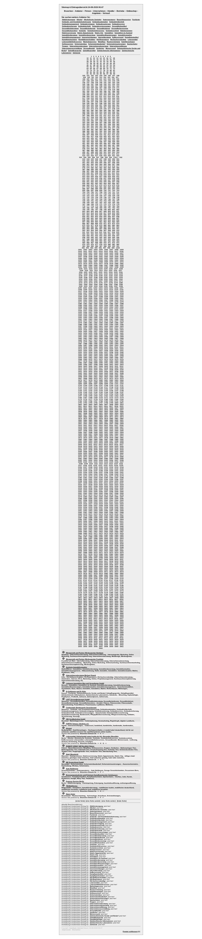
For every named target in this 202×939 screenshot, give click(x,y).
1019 (80, 253)
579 (88, 168)
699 (100, 190)
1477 (122, 340)
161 (113, 86)
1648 (122, 373)
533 (83, 159)
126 (117, 79)
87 (104, 72)
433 (83, 140)
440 (113, 140)
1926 (116, 427)
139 (96, 82)
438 (105, 140)
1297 (122, 305)
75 (94, 70)
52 (107, 65)
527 (97, 157)
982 (117, 244)
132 (105, 81)
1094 (96, 267)
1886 (96, 420)
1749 (85, 394)
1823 (96, 408)
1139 (96, 276)
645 (100, 180)
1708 (106, 385)
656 (109, 182)
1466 (111, 338)
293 (100, 112)
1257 (101, 298)
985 (92, 246)
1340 (111, 314)
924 (100, 234)
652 (92, 182)
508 (96, 154)
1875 (85, 418)
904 (92, 230)
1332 (116, 312)
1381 (90, 323)
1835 (111, 410)
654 (100, 182)
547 (105, 161)
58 (97, 67)
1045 (122, 256)
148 (96, 84)
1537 (106, 352)
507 (92, 154)
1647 (116, 373)
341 (113, 121)
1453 (90, 337)
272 (88, 109)
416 (88, 136)
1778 (96, 399)
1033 (106, 255)
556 (105, 162)
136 (83, 82)
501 (105, 152)
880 (105, 225)
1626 (101, 370)
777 (88, 206)
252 (117, 103)
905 (96, 230)
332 (113, 119)
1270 (122, 300)
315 (117, 115)
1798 (106, 403)
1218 (85, 291)
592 (105, 169)
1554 (101, 356)
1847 (80, 413)
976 (92, 244)
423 (117, 136)
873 (113, 223)
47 (91, 65)
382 (96, 129)
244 (83, 103)
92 (91, 74)
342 (117, 121)
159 (105, 86)
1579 (90, 361)
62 (111, 67)
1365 (101, 319)
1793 (80, 403)
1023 (101, 253)
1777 (90, 399)
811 (117, 211)
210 (92, 96)
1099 (122, 267)
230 (100, 100)
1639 (122, 371)
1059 (101, 260)
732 (88, 197)
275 (100, 109)
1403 (111, 326)
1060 (106, 260)
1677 (85, 380)
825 (100, 215)
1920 (85, 427)
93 (94, 74)
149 (100, 84)
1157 (96, 279)
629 (109, 176)
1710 (116, 385)
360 (117, 124)
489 (92, 150)
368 (113, 126)
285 (105, 110)
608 (96, 173)
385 (109, 129)
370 (83, 128)
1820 (80, 408)
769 (92, 204)
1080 (116, 263)
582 (100, 168)
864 (113, 222)
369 (117, 126)
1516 (90, 349)
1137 (85, 276)
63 (114, 67)
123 (105, 79)
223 (109, 98)
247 (96, 103)
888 (100, 227)
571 (92, 166)
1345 (90, 316)
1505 (80, 347)
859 (92, 222)
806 (96, 211)
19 (88, 60)
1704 (85, 385)
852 (100, 220)
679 (92, 187)
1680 (101, 380)
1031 (96, 255)
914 (96, 232)
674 (109, 185)
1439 (111, 333)
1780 (106, 399)
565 (105, 164)
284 (100, 110)
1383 (101, 323)
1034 (111, 255)
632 (83, 178)
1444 (90, 335)
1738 (122, 390)
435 (92, 140)
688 (92, 189)
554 (96, 162)
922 (92, 234)
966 (88, 243)
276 (105, 109)
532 (120, 157)
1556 (111, 356)
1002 (85, 249)
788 (96, 208)
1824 (101, 408)
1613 (80, 368)
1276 (106, 302)
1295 (111, 305)
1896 (101, 422)
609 (100, 173)
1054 (122, 258)
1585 (122, 361)
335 (88, 121)
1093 (90, 267)
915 (100, 232)
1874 (80, 418)
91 (88, 74)
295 (109, 112)
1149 (101, 277)
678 (88, 187)
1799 (111, 403)
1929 (85, 429)
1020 (85, 253)
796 (92, 209)
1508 (96, 347)
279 (117, 109)
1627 (106, 370)
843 (100, 218)
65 (91, 68)
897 (100, 229)
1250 (111, 296)
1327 (90, 312)
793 (117, 208)
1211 (95, 290)
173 (88, 89)
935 (109, 236)
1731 (85, 390)
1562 (96, 357)
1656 (116, 375)
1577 (80, 361)
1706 (96, 385)
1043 (111, 256)
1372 (90, 321)
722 (83, 196)
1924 (106, 427)
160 (109, 86)
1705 (90, 385)
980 (109, 244)
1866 (85, 417)
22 (97, 60)
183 (92, 91)
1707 (101, 385)
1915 (106, 425)
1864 (122, 415)
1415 (80, 330)
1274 (96, 302)
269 (113, 107)
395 (113, 131)
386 (113, 129)
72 (114, 68)
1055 (80, 260)
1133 (111, 274)
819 (113, 213)
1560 (85, 357)
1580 (96, 361)
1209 (85, 290)
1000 (118, 248)
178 (109, 89)
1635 (101, 371)
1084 (90, 265)
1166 (96, 281)
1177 (106, 283)
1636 (106, 371)
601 (105, 171)
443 (88, 142)
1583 (111, 361)
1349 (111, 316)
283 (96, 110)
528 (102, 157)
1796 (96, 403)
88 (107, 72)
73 (88, 70)
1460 (80, 338)
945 (113, 237)
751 (92, 201)
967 (92, 243)
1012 (90, 251)
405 (117, 133)
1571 (96, 359)
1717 (106, 387)
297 (117, 112)
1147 (90, 277)
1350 (116, 316)
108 (117, 75)
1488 (85, 343)
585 (113, 168)
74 (91, 70)
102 (92, 75)
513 (117, 154)
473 (100, 147)
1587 (85, 363)
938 (83, 237)
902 (83, 230)
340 (109, 121)
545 (96, 161)
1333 (122, 312)
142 (109, 82)
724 (92, 196)
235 (83, 102)
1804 (90, 404)
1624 (90, 370)
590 (96, 169)
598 (92, 171)
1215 (116, 290)
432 (117, 138)
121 (96, 79)
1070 (111, 262)
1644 (101, 373)
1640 (80, 373)
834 (100, 216)
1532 (80, 352)
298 (83, 114)
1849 (90, 413)
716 (96, 194)
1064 (80, 262)
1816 (106, 406)
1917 (116, 425)
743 (96, 199)
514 (83, 155)
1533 (85, 352)
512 (113, 154)
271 (83, 109)
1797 (101, 403)
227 (88, 100)
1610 (111, 366)
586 (117, 168)
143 (113, 82)
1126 (121, 272)
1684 (122, 380)
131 (100, 81)
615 (88, 175)
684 (113, 187)
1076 (96, 263)
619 (105, 175)
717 (100, 194)
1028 (80, 255)
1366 (106, 319)
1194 (101, 286)
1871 (111, 417)
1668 (85, 378)
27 (114, 60)
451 (83, 143)
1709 (111, 385)
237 (92, 102)
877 (92, 225)
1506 (85, 347)
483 (105, 149)
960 (100, 241)
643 (92, 180)
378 (117, 128)
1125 (116, 272)
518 (100, 155)
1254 (85, 298)
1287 (116, 303)
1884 (85, 420)
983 (83, 246)
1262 (80, 300)
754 (105, 201)
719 (109, 194)
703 (117, 190)
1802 (80, 404)
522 (117, 155)
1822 (90, 408)
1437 (101, 333)
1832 (96, 410)
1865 (80, 417)
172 (83, 89)
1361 (80, 319)
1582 (106, 361)
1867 (90, 417)
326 (88, 119)
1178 (111, 283)
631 (117, 176)
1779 (101, 399)
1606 (90, 366)
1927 (122, 427)
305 (113, 114)
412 (109, 135)
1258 (106, 298)
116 (113, 77)
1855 (122, 413)
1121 (95, 272)
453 (92, 143)
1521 (116, 349)
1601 (111, 364)
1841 (96, 411)
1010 (80, 251)
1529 (111, 350)
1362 (85, 319)
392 (100, 131)
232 (109, 100)
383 (100, 129)
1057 (90, 260)
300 (92, 114)
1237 (90, 295)
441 (117, 140)
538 (105, 159)
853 (105, 220)
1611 (116, 366)
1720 (122, 387)
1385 (111, 323)
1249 (106, 296)
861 (100, 222)
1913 (95, 425)
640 (117, 178)
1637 (111, 371)
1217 (80, 291)
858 (88, 222)
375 (105, 128)
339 (105, 121)
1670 (96, 378)
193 (96, 93)
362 (88, 126)
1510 (106, 347)
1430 (111, 331)
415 (83, 136)
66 (94, 68)
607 (92, 173)
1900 (122, 422)
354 (92, 124)
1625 (96, 370)
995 (96, 248)
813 (88, 213)
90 (114, 72)
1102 (90, 269)
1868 (96, 417)
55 (88, 67)
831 (88, 216)
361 (83, 126)
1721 (80, 389)
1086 (101, 265)
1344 (85, 316)
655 (105, 182)
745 (105, 199)
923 (96, 234)
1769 (96, 397)
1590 (101, 363)
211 (96, 96)
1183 (90, 284)
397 (83, 133)
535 (92, 159)
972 (113, 243)
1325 (80, 312)
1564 (106, 357)
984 (88, 246)
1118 (80, 272)
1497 (85, 345)
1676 (80, 380)
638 (109, 178)
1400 (96, 326)
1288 (122, 303)
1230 (101, 293)
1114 (105, 270)
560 (83, 164)
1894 (90, 422)
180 (117, 89)
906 (100, 230)
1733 (96, 390)
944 (109, 237)
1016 (111, 251)
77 (101, 70)
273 (92, 109)
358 (109, 124)
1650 (85, 375)
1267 (106, 300)
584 (109, 168)
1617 (101, 368)
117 (117, 77)
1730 (80, 390)
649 (117, 180)
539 (109, 159)
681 (100, 187)
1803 (85, 404)
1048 (90, 258)
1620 (116, 368)
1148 (96, 277)
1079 (111, 263)
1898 (111, 422)
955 (117, 239)
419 (100, 136)
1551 (85, 356)
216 (117, 96)
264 (92, 107)
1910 (80, 425)
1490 (96, 343)
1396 (122, 324)
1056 (85, 260)
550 (117, 161)
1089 (116, 265)
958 (92, 241)
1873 (122, 417)
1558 (122, 356)
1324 (122, 310)
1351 (122, 316)
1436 (96, 333)
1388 (80, 324)
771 (100, 204)
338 (100, 121)
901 (117, 229)
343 (83, 122)
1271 (80, 302)
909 (113, 230)
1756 (122, 394)
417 (92, 136)
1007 (111, 249)
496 (83, 152)
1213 (106, 290)
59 (101, 67)
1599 (101, 364)
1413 (116, 328)
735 (100, 197)
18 (114, 58)
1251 (116, 296)
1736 (111, 390)
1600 (106, 364)
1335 (85, 314)
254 (88, 105)
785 (83, 208)
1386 (116, 323)
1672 (106, 378)
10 (88, 58)
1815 (101, 406)
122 (100, 79)
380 (88, 129)
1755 (116, 394)
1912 (90, 425)
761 (96, 202)
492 (105, 150)
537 (100, 159)
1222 (106, 291)
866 (83, 223)
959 (96, 241)
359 (113, 124)
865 (117, 222)
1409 (96, 328)
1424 (80, 331)
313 (109, 115)
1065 (85, 262)
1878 (101, 418)
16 (107, 58)
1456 (106, 337)
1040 (96, 256)
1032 (101, 255)
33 (104, 62)
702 (113, 190)
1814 (95, 406)
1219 (90, 291)
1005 (101, 249)
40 (97, 63)
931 (92, 236)
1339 (106, 314)
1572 (101, 359)
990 (113, 246)
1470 (85, 340)
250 (109, 103)
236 (88, 102)
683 (109, 187)
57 (94, 67)
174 (92, 89)
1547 (111, 354)
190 (83, 93)
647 (109, 180)
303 (105, 114)
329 (100, 119)
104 (100, 75)
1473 (101, 340)
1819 (121, 406)
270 (117, 107)
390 (92, 131)
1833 (101, 410)
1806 (101, 404)
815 (96, 213)
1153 (121, 277)
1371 (85, 321)
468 (117, 145)
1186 (106, 284)
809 (109, 211)
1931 (96, 429)
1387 (122, 323)
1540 (122, 352)
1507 (90, 347)
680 (96, 187)
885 (88, 227)
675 (113, 185)
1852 (106, 413)
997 (104, 248)
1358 (111, 317)
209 (88, 96)
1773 (116, 397)
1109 (81, 270)
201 (92, 95)
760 (92, 202)
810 (113, 211)
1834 (106, 410)
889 (105, 227)
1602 (116, 364)
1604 (80, 366)
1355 (96, 317)
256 (96, 105)
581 (96, 168)
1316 (80, 310)
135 (117, 81)
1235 (80, 295)
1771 (106, 397)
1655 (111, 375)
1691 (111, 382)
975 (88, 244)
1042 (106, 256)
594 (113, 169)
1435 (90, 333)
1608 (101, 366)
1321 (106, 310)
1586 (80, 363)
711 (113, 192)
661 (92, 183)
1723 (90, 389)
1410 (101, 328)
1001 (80, 249)
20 (91, 60)
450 (117, 142)
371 (88, 128)
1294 (106, 305)
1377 (116, 321)
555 (100, 162)
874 (117, 223)
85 (97, 72)
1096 (106, 267)
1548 (116, 354)
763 (105, 202)
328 (96, 119)
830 (83, 216)
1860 (101, 415)
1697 (96, 384)
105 (105, 75)
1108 (121, 269)
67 (97, 68)
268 (109, 107)
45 (114, 63)
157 (96, 86)
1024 (106, 253)
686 (83, 189)
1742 (96, 392)
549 (113, 161)
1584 (116, 361)
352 (83, 124)
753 (100, 201)
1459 (122, 337)
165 (92, 88)
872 (109, 223)
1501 (106, 345)
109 (84, 77)
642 (88, 180)
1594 (122, 363)
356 (100, 124)
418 (96, 136)
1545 (101, 354)
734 (96, 197)
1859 (96, 415)
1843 (106, 411)
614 (83, 175)
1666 (122, 377)
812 (83, 213)
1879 (106, 418)
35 (111, 62)
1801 (122, 403)
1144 (121, 276)
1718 (111, 387)
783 (113, 206)
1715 (96, 387)
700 (105, 190)
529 (106, 157)
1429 (106, 331)
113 (100, 77)
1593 (116, 363)
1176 (101, 283)
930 (88, 236)
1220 (96, 291)
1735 (106, 390)
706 (92, 192)
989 (109, 246)
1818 (116, 406)
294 (105, 112)
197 (113, 93)
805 (92, 211)
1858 (90, 415)
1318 (90, 310)
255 (92, 105)
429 (105, 138)
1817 (111, 406)
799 (105, 209)
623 (83, 176)
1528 (106, 350)
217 (83, 98)
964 (117, 241)
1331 (111, 312)
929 (83, 236)
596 (83, 171)
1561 (90, 357)
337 (96, 121)
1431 (116, 331)
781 (105, 206)
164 (88, 88)
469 (83, 147)
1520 (111, 349)
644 (96, 180)
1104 (101, 269)
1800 (116, 403)
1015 (106, 251)
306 (117, 114)
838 (117, 216)
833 (96, 216)
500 (100, 152)
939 (88, 237)
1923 (101, 427)
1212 (101, 290)
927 (113, 234)
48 (94, 65)
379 (83, 129)
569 (83, 166)
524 (84, 157)
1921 (90, 427)
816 (100, 213)
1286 (111, 303)
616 (92, 175)
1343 (80, 316)
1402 (106, 326)
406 (83, 135)
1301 (96, 307)
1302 (101, 307)
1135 (121, 274)
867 (88, 223)
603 (113, 171)
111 (92, 77)
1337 (96, 314)
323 (113, 117)
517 (96, 155)
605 (83, 173)
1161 (116, 279)
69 (104, 68)
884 (83, 227)
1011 (85, 251)
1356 (101, 317)
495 (117, 150)
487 (83, 150)
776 (83, 206)
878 (96, 225)
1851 (101, 413)
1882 (122, 418)
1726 (106, 389)
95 (101, 74)
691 (105, 189)
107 (113, 75)
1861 (106, 415)
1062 (116, 260)
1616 (96, 368)
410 (100, 135)
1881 (116, 418)
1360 (122, 317)
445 (96, 142)
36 (114, 62)
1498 (90, 345)
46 (88, 65)
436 (96, 140)
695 (83, 190)
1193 (96, 286)
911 (83, 232)
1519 (106, 349)
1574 (111, 359)
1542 (85, 354)
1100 (80, 269)
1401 (101, 326)
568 (117, 164)
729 (113, 196)
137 (88, 82)
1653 (101, 375)
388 (83, 131)
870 (100, 223)
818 (109, 213)
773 (109, 204)
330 (105, 119)
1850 (96, 413)
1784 (80, 401)
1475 (111, 340)
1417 (90, 330)
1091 (80, 267)
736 (105, 197)
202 (96, 95)
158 (100, 86)
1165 (90, 281)
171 (117, 88)
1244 (80, 296)
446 (100, 142)
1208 (80, 290)
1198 (121, 286)
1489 (90, 343)
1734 (101, 390)
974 (83, 244)
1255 (90, 298)
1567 (122, 357)
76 (97, 70)
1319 (96, 310)
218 (88, 98)
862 (105, 222)
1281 (85, 303)
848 (83, 220)
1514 (80, 349)
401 (100, 133)
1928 (80, 429)
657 (113, 182)
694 (117, 189)
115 (109, 77)
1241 (111, 295)
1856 (80, 415)
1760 (96, 396)
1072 (122, 262)
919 (117, 232)
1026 (116, 253)
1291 (90, 305)
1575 (116, 359)
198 (117, 93)
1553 (96, 356)
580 (92, 168)
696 (88, 190)
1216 (121, 290)
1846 (122, 411)
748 (117, 199)
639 (113, 178)
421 (109, 136)
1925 (111, 427)
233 (113, 100)
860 (96, 222)
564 (100, 164)
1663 (106, 377)
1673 (111, 378)
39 (94, 63)
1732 (90, 390)
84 (94, 72)
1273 (90, 302)
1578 (85, 361)
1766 (80, 397)
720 (113, 194)
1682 (111, 380)
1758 (85, 396)
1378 (122, 321)
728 (109, 196)
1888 (106, 420)
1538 (111, 352)
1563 (101, 357)
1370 (80, 321)
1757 (80, 396)
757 (117, 201)
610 (105, 173)
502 (109, 152)
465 (105, 145)
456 (105, 143)
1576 (122, 359)
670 (92, 185)
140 (100, 82)
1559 (80, 357)
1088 (111, 265)
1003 (90, 249)
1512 (116, 347)
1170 (116, 281)
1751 (96, 394)
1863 (116, 415)
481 (96, 149)
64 (88, 68)
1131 (101, 274)
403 (109, 133)
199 (83, 95)
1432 (122, 331)
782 (109, 206)
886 (92, 227)
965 (83, 243)
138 (92, 82)
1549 (122, 354)
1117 (120, 270)
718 (105, 194)
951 (100, 239)
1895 (96, 422)
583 (105, 168)
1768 (90, 397)
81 (114, 70)
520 (109, 155)
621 (113, 175)
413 (113, 135)
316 (83, 117)
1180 (121, 283)
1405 (122, 326)
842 (96, 218)
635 (96, 178)
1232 (111, 293)
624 (88, 176)
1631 (80, 371)
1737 (116, 390)
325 (83, 119)
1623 (85, 370)
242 (113, 102)
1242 (116, 295)
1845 (116, 411)
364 (96, 126)
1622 (80, 370)
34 (107, 62)
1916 (111, 425)
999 (113, 248)
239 (100, 102)
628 (105, 176)
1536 (101, 352)
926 (109, 234)
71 (111, 68)
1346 (96, 316)
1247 (96, 296)
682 (105, 187)
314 (113, 115)
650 (83, 182)
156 (92, 86)
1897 (106, 422)
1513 (121, 347)
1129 (90, 274)
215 (113, 96)
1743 (101, 392)
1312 (106, 309)
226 (83, 100)
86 (101, 72)
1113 (101, 270)
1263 (85, 300)
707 (96, 192)
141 (105, 82)
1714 (90, 387)
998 (108, 248)
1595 (80, 364)
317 (88, 117)
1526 (96, 350)
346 (96, 122)
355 (96, 124)
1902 (85, 424)
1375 (106, 321)
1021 (90, 253)
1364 (96, 319)
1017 (116, 251)
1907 (111, 424)
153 (117, 84)
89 (111, 72)
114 (105, 77)
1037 (80, 256)
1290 (85, 305)
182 (88, 91)
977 (96, 244)
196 (109, 93)
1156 (90, 279)
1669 (90, 378)
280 (83, 110)
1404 (116, 326)
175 (96, 89)
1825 (106, 408)
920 (83, 234)
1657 (122, 375)
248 (100, 103)
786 (88, 208)
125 (113, 79)
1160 (111, 279)
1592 (111, 363)
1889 (111, 420)
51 (104, 65)
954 (113, 239)
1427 (96, 331)
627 (100, 176)
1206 (116, 288)
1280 (80, 303)
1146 (85, 277)
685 (117, 187)
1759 (90, 396)
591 (100, 169)
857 (83, 222)
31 (97, 62)
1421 (111, 330)
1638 (116, 371)
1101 (85, 269)
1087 (106, 265)
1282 (90, 303)
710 (109, 192)
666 (113, 183)
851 (96, 220)
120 (92, 79)
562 (92, 164)
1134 (116, 274)
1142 (111, 276)
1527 (101, 350)
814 (92, 213)
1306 (122, 307)
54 (114, 65)
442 (83, 142)
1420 (106, 330)
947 (83, 239)
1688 (96, 382)
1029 (85, 255)
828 (113, 215)
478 (83, 149)
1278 (116, 302)
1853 (111, 413)
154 (83, 86)
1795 (90, 403)
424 (83, 138)
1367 (111, 319)
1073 (80, 263)
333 (117, 119)
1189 (121, 284)
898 (105, 229)
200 (88, 95)
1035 (116, 255)
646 (105, 180)
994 (91, 248)
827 (109, 215)
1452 (85, 337)
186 (105, 91)
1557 (116, 356)
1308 (85, 309)
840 (88, 218)
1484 (111, 342)
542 (83, 161)
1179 (116, 283)
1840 (90, 411)
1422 (116, 330)
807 (100, 211)
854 (109, 220)
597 (88, 171)
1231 (106, 293)
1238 (96, 295)
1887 (101, 420)
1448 (111, 335)
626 (96, 176)
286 (109, 110)
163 (83, 88)
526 (93, 157)
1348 (106, 316)
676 (117, 185)
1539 (116, 352)
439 (109, 140)
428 (100, 138)
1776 (85, 399)
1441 (122, 333)
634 (92, 178)
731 (83, 197)
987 (100, 246)
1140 (101, 276)
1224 (116, 291)
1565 (111, 357)
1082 (80, 265)
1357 (106, 317)
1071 (116, 262)
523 (80, 157)
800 (109, 209)
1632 (85, 371)
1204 (106, 288)
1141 (106, 276)
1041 (101, 256)
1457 (111, 337)
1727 (111, 389)
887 (96, 227)
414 (117, 135)
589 (92, 169)
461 (88, 145)
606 (88, 173)
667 (117, 183)
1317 (85, 310)
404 (113, 133)
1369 (122, 319)
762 (100, 202)
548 (109, 161)
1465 (106, 338)
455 (100, 143)
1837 (122, 410)
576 (113, 166)
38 (91, 63)
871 (105, 223)
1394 (111, 324)
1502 (111, 345)
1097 (111, 267)
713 (83, 194)
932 (96, 236)
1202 (95, 288)
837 (113, 216)
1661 (96, 377)
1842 (101, 411)
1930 (90, 429)
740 (83, 199)
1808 (111, 404)
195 (105, 93)
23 (101, 60)
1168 (106, 281)
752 (96, 201)
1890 (116, 420)
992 (83, 248)
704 (83, 192)
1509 (101, 347)
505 (83, 154)
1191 (85, 286)
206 (113, 95)
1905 (101, 424)
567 (113, 164)
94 (97, 74)
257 (100, 105)
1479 (85, 342)
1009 (122, 249)
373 (96, 128)
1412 (111, 328)
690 (100, 189)
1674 (116, 378)
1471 (90, 340)
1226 (80, 293)
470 (88, 147)
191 (88, 93)
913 (92, 232)
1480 (90, 342)
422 (113, 136)
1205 (111, 288)
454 (96, 143)
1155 (85, 279)
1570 (90, 359)
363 (92, 126)
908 (109, 230)
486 (117, 149)
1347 (101, 316)
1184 (96, 284)
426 (92, 138)
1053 (116, 258)
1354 (90, 317)
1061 (111, 260)
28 (88, 62)
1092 (85, 267)
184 (96, 91)
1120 (90, 272)
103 (96, 75)
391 (96, 131)
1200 (85, 288)
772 (105, 204)
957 (88, 241)
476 (113, 147)
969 (100, 243)
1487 (80, 343)
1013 (95, 251)
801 (113, 209)
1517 (96, 349)
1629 (116, 370)
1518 (101, 349)
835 (105, 216)
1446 (101, 335)
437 (100, 140)
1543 (90, 354)
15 (104, 58)
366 (105, 126)
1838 (80, 411)
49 (97, 65)
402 (105, 133)
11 (91, 58)
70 (107, 68)
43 (107, 63)
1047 (85, 258)
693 (113, 189)
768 (88, 204)
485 (113, 149)
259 (109, 105)
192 (92, 93)
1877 (96, 418)
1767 (85, 397)
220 (96, 98)
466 (109, 145)
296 (113, 112)
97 (107, 74)
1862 (111, 415)
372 (92, 128)
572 (96, 166)
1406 (80, 328)
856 (117, 220)
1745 (111, 392)
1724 (96, 389)
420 (105, 136)
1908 (116, 424)
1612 (121, 366)
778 (92, 206)
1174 (90, 283)
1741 (90, 392)
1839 (85, 411)
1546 (106, 354)
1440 (116, 333)
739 (117, 197)
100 (83, 75)
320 (100, 117)
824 (96, 215)
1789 (106, 401)
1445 (96, 335)
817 (105, 213)
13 (97, 58)
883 (117, 225)
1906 (106, 424)
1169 (111, 281)
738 (113, 197)
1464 (101, 338)
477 (117, 147)
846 (113, 218)
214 (109, 96)
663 (100, 183)
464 (100, 145)
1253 (80, 298)
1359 (116, 317)
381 (92, 129)
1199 (80, 288)
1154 (80, 279)
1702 (122, 384)
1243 (122, 295)
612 (113, 173)
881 (109, 225)
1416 (85, 330)
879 (100, 225)
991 (117, 246)
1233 (116, 293)
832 (92, 216)
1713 (85, 387)
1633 (90, 371)
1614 (85, 368)
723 (88, 196)
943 (105, 237)
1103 (96, 269)
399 (92, 133)
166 (96, 88)
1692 (116, 382)
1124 (111, 272)
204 (105, 95)
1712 (80, 387)
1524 (85, 350)
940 (92, 237)
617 (96, 175)
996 (100, 248)
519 (105, 155)
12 (94, 58)
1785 (85, 401)
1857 (85, 415)
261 (117, 105)
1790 (111, 401)
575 (109, 166)
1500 (101, 345)
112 (96, 77)
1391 (96, 324)
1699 (106, 384)
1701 (116, 384)
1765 (122, 396)
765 (113, 202)
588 (88, 169)
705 (88, 192)
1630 (122, 370)
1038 (85, 256)
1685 (80, 382)
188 (113, 91)
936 (113, 236)
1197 (116, 286)
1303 (106, 307)
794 (83, 209)
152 (113, 84)
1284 (101, 303)
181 (83, 91)
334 (83, 121)
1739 (80, 392)
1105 (106, 269)
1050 (101, 258)
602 (109, 171)
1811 (80, 406)
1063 (122, 260)
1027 (122, 253)
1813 (90, 406)
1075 (90, 263)
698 (96, 190)
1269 (116, 300)
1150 (106, 277)
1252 (122, 296)
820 (117, 213)
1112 (96, 270)
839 (83, 218)
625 (92, 176)
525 (89, 157)
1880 (111, 418)
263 (88, 107)
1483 (106, 342)
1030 (90, 255)
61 (107, 67)
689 (96, 189)
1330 (106, 312)
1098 (116, 267)
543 (88, 161)
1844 (111, 411)
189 (117, 91)
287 (113, 110)
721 (117, 194)
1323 (116, 310)
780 (100, 206)
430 (109, 138)
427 (96, 138)
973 (117, 243)
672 (100, 185)
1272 (85, 302)
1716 (101, 387)
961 (105, 241)
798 (100, 209)
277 (109, 109)
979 (105, 244)
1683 (116, 380)
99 (114, 74)
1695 (85, 384)
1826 (111, 408)
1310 (96, 309)
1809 (116, 404)
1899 (116, 422)
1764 (116, 396)
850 (92, 220)
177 (105, 89)
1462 (90, 338)
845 (109, 218)
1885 (90, 420)
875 (83, 225)
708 (100, 192)
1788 (101, 401)
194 (100, 93)
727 (105, 196)
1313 (111, 309)
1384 (106, 323)
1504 (122, 345)
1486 (122, 342)
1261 (122, 298)
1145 (80, 277)
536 (96, 159)
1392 (101, 324)
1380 (85, 323)
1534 (90, 352)
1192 (90, 286)
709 (105, 192)
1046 (80, 258)
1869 (101, 417)
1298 (80, 307)
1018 (121, 251)
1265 (96, 300)
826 (105, 215)
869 (96, 223)
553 (92, 162)
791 (109, 208)
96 (104, 74)
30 (94, 62)
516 (92, 155)
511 (109, 154)
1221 (101, 291)
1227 (85, 293)
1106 (111, 269)
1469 (80, 340)
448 (109, 142)
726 (100, 196)
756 (113, 201)
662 (96, 183)
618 (100, 175)
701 (109, 190)
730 (117, 196)
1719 (116, 387)
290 (88, 112)
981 (113, 244)
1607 (96, 366)
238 (96, 102)
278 (113, 109)
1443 (85, 335)
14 (101, 58)
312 (105, 115)
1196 (111, 286)
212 (100, 96)
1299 (85, 307)
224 (113, 98)
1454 (96, 337)
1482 (101, 342)
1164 (85, 281)
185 (100, 91)
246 (92, 103)
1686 (85, 382)
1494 (116, 343)
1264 (90, 300)
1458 (116, 337)
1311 (101, 309)
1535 (96, 352)
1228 (90, 293)
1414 (121, 328)
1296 (116, 305)
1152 (116, 277)
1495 (122, 343)
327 (92, 119)
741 (88, 199)
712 (117, 192)
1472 (96, 340)
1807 (106, 404)
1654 (106, 375)
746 (109, 199)
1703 (80, 385)
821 (83, 215)
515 (88, 155)
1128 (85, 274)
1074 (85, 263)
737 (109, 197)
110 (88, 77)
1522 (122, 349)
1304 (111, 307)
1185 (101, 284)
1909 (122, 424)
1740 (85, 392)
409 (96, 135)
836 (109, 216)
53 (111, 65)
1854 (116, 413)
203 (100, 95)
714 (88, 194)
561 (88, 164)
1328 (96, 312)
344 (88, 122)
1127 (80, 274)
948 (88, 239)
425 (88, 138)
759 (88, 202)
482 (100, 149)
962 (109, 241)
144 (117, 82)
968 (96, 243)
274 (96, 109)
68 (101, 68)
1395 (116, 324)
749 (83, 201)
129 (92, 81)
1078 (106, 263)
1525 (90, 350)
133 (109, 81)
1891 (122, 420)
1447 (106, 335)
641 (83, 180)
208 (83, 96)
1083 (85, 265)
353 (88, 124)
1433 (80, 333)
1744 (106, 392)
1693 (122, 382)
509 (100, 154)
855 (113, 220)
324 (117, 117)
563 (96, 164)
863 (109, 222)
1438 (106, 333)
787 (92, 208)
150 (105, 84)
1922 (96, 427)
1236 (85, 295)
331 (109, 119)
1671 (101, 378)
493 (109, 150)
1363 (90, 319)
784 (117, 206)
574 (105, 166)
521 (113, 155)
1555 (106, 356)
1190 (80, 286)
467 (113, 145)
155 (88, 86)
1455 (101, 337)
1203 (101, 288)
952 (105, 239)
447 (105, 142)
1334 (80, 314)
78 (104, 70)
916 (105, 232)
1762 (106, 396)
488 (88, 150)
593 (109, 169)
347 (100, 122)
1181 (80, 284)
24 (104, 60)
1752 (101, 394)
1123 (105, 272)
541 (117, 159)
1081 (122, 263)
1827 (116, 408)
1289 (80, 305)
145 (83, 84)
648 (113, 180)
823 (92, 215)
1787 (96, 401)
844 (105, 218)
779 (96, 206)
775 (117, 204)
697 (92, 190)
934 (105, 236)
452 (88, 143)
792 (113, 208)
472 (96, 147)
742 (92, 199)
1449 (116, 335)
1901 (80, 424)
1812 (85, 406)
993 (87, 248)
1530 (116, 350)
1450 (122, 335)
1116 (115, 270)
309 (92, 115)
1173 (85, 283)
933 (100, 236)
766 (117, 202)
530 (110, 157)
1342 (122, 314)
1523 (80, 350)
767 (83, 204)
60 (104, 67)
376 (109, 128)
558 (113, 162)
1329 (101, 312)
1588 (90, 363)
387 (117, 129)
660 (88, 183)
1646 (111, 373)
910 (117, 230)
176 (100, 89)
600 (100, 171)
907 (105, 230)
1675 (122, 378)
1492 (106, 343)
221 (100, 98)
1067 (96, 262)
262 (83, 107)
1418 (96, 330)
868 (92, 223)
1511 (111, 347)
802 (117, 209)
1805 (96, 404)
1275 (101, 302)
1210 (90, 290)
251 (113, 103)
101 (88, 75)
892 (117, 227)
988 (105, 246)
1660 (90, 377)
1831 (90, 410)
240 (105, 102)
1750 (90, 394)
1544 (96, 354)
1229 (96, 293)
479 (88, 149)
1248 (101, 296)
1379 (80, 323)
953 (109, 239)
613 (117, 173)
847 (117, 218)
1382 (96, 323)
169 (109, 88)
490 (96, 150)
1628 (111, 370)
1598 (96, 364)
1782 (116, 399)
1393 (106, 324)
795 (88, 209)
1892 (80, 422)
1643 (96, 373)
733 (92, 197)
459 (117, 143)
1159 (106, 279)
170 (113, 88)
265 (96, 107)
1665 (116, 377)
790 (105, 208)
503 (113, 152)
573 (100, 166)
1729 (122, 389)
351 (117, 122)
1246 (90, 296)
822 (88, 215)
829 (117, 215)
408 (92, 135)
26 (111, 60)
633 (88, 178)
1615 (90, 368)
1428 (101, 331)
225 (117, 98)
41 (101, 63)
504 (117, 152)
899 (109, 229)
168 (105, 88)
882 (113, 225)
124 (109, 79)
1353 (85, 317)
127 (83, 81)
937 (117, 236)
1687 (90, 382)
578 (83, 168)
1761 (101, 396)
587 (83, 169)
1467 (116, 338)
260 (113, 105)
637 (105, 178)
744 (100, 199)
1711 (121, 385)
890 (109, 227)
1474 (106, 340)
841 (92, 218)
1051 (106, 258)
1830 (85, 410)
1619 (111, 368)
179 (113, 89)
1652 (96, 375)
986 (96, 246)
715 (92, 194)
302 (100, 114)
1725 (101, 389)
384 (105, 129)
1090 (122, 265)
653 (96, 182)
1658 (80, 377)
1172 (80, 283)
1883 (80, 420)
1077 (101, 263)
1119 (85, 272)
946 (117, 237)
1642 (90, 373)
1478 (80, 342)
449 (113, 142)
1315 (121, 309)
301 (96, 114)
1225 (122, 291)
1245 (85, 296)
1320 (101, 310)
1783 (122, 399)
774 (113, 204)
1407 (85, 328)
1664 (111, 377)
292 (96, 112)
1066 (90, 262)
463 (96, 145)
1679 (96, 380)
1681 (106, 380)
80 (111, 70)
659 (83, 183)
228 (92, 100)
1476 (116, 340)
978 (100, 244)
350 (113, 122)
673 (105, 185)
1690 (106, 382)
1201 (90, 288)
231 (105, 100)
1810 (122, 404)
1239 (101, 295)
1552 (90, 356)
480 (92, 149)
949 (92, 239)
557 (109, 162)
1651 (90, 375)
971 (109, 243)
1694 (80, 384)
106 (109, 75)
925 (105, 234)
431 (113, 138)
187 (109, 91)
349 (109, 122)
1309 (90, 309)
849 (88, 220)
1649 (80, 375)
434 (88, 140)
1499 (96, 345)
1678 (90, 380)
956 (83, 241)
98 (111, 74)
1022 (96, 253)
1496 (80, 345)
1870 (106, 417)
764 (109, 202)
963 (113, 241)
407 (88, 135)
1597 (90, 364)
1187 (111, 284)
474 (105, 147)
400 (96, 133)
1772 (111, 397)
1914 (101, 425)
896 (96, 229)
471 (92, 147)
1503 (116, 345)
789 (100, 208)
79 (107, 70)
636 (100, 178)
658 (117, 182)
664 (105, 183)
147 (92, 84)
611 (109, 173)
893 (83, 229)
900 (113, 229)
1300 (90, 307)
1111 (91, 270)
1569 (85, 359)
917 (109, 232)
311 (100, 115)
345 (92, 122)
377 (113, 128)
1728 (116, 389)
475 (109, 147)
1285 (106, 303)
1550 (80, 356)
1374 (101, 321)
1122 (100, 272)
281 (88, 110)
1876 (90, 418)
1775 (80, 399)
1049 (96, 258)
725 (96, 196)
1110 (86, 270)
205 (109, 95)
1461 (85, 338)
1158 (101, 279)
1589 (96, 363)
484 (109, 149)
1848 (85, 413)
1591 (106, 363)
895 (92, 229)
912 (87, 232)
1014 (101, 251)
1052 (111, 258)
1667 (80, 378)
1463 (96, 338)
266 (100, 107)
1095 (101, 267)
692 (109, 189)
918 (113, 232)
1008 (116, 249)
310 (96, 115)
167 (100, 88)
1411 (106, 328)
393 (105, 131)
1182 (85, 284)
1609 (106, 366)
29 (91, 62)
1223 (111, 291)
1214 (111, 290)
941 (96, 237)
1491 (101, 343)
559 (117, 162)
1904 (96, 424)
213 (105, 96)
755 (109, 201)
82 (88, 72)
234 (117, 100)
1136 (80, 276)
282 (92, 110)
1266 (101, 300)
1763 (111, 396)
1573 (106, 359)
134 (113, 81)
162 (117, 86)
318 (92, 117)
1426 (90, 331)
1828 (122, 408)
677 (83, 187)
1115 (110, 270)
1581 (101, 361)
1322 (111, 310)
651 (88, 182)
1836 (116, 410)
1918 (121, 425)
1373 (96, 321)
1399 (90, 326)
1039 (90, 256)
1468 (122, 338)
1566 (116, 357)
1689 (101, 382)
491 (100, 150)
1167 (101, 281)
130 (96, 81)
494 (113, 150)
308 (88, 115)
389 (88, 131)
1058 (96, 260)
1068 (101, 262)
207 (117, 95)
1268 (111, 300)
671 (96, 185)
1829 (80, 410)
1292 (96, 305)
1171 (121, 281)
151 (109, 84)
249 (105, 103)
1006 (106, 249)
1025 (111, 253)
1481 (96, 342)
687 (88, 189)
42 (104, 63)
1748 (80, 394)
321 (105, 117)
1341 (116, 314)
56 (91, 67)
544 (92, 161)
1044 (116, 256)
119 (88, 79)
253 (83, 105)
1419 (101, 330)
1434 (85, 333)
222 (105, 98)
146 (88, 84)
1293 (101, 305)
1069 (106, 262)
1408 (90, 328)
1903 (90, 424)
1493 (111, 343)
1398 (85, 326)
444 (92, 142)
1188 (116, 284)
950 (96, 239)
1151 (111, 277)
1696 (90, 384)
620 (109, 175)
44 (111, 63)
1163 (80, 281)
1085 (96, 265)
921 (88, 234)
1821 (85, 408)
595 (117, 169)
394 (109, 131)
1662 (101, 377)
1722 (85, 389)
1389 (85, 324)
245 (88, 103)
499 (96, 152)
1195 (106, 286)
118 (84, 79)
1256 (96, 298)
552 (88, 162)
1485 (116, 342)
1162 (121, 279)
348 (105, 122)
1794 (85, 403)
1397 (80, 326)
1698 (101, 384)
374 (100, 128)
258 (105, 105)
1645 (106, 373)
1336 (90, 314)
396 (117, 131)
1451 (80, 337)
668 (83, 185)
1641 (85, 373)
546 (100, 161)
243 (117, 102)
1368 (116, 319)
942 (100, 237)
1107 (116, 269)
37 (88, 63)
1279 (122, 302)
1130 (96, 274)
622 (117, 175)
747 (113, 199)
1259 (111, 298)
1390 (90, 324)
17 (111, 58)
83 (91, 72)
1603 (122, 364)
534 (88, 159)
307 (83, 115)
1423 (122, 330)
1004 (96, 249)
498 (92, 152)
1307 (80, 309)
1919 (80, 427)
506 (88, 154)
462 (92, 145)
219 (92, 98)
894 (88, 229)
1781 (111, 399)
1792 (122, 401)
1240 (106, 295)
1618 (106, 368)
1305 (116, 307)
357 (105, 124)
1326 (85, 312)
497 (88, 152)
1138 (90, 276)
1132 (106, 274)
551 (83, 162)
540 (113, 159)
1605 (85, 366)
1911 (85, 425)
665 (109, 183)
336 (92, 121)
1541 (80, 354)
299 (88, 114)
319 (96, 117)
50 (101, 65)
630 (113, 176)
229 (96, 100)
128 (88, 81)
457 (109, 143)
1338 (101, 314)
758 (83, 202)
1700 (111, 384)
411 (105, 135)
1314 (116, 309)
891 (113, 227)
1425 (85, 331)
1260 (116, 298)
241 (109, 102)
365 (100, 126)
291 (92, 112)
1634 (96, 371)
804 (88, 211)
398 (88, 133)
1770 (101, 397)
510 (105, 154)
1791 (116, 401)
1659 (85, 377)
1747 (122, 392)
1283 (96, 303)
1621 (122, 368)
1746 (116, 392)
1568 (80, 359)
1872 (116, 417)
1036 (122, 255)
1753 (106, 394)
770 (96, 204)
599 (96, 171)
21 (94, 60)
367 (109, 126)
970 (105, 243)
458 (113, 143)
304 (109, 114)
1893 (85, 422)
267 (105, 107)
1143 (116, 276)
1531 (122, 350)
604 (117, 171)
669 (88, 185)
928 (117, 234)
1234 (122, 293)
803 (83, 211)
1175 (96, 283)
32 (101, 62)
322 (109, 117)
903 (88, 230)
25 (107, 60)
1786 (90, 401)
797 (96, 209)
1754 (111, 394)
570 (88, 166)
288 (117, 110)
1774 (122, 397)
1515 (85, 349)
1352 (80, 317)
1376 (111, 321)
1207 (121, 288)
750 (88, 201)
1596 (85, 364)
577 (117, 166)
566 (109, 164)
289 (83, 112)
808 (105, 211)
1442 (80, 335)
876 (88, 225)
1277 (111, 302)
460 (83, 145)
